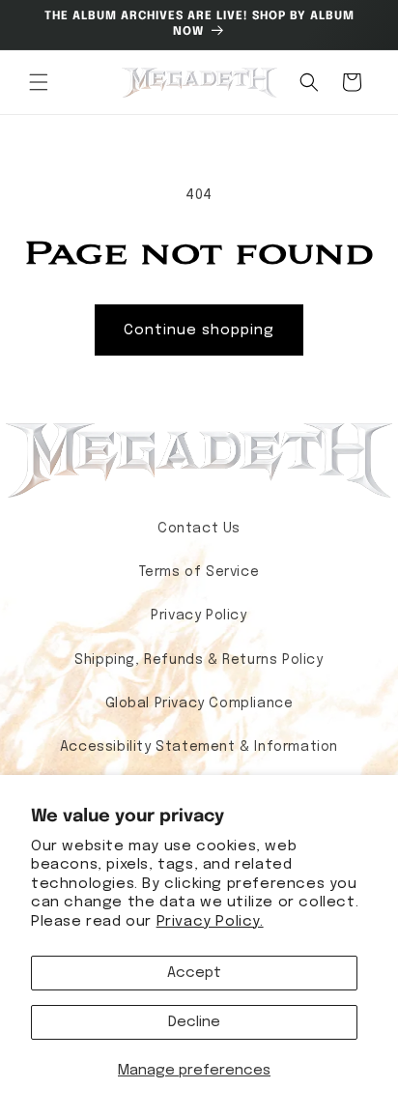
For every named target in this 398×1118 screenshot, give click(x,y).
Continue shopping (199, 330)
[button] (38, 82)
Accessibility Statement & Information (199, 747)
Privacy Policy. (210, 922)
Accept (194, 973)
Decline (194, 1022)
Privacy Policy (198, 615)
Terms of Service (199, 572)
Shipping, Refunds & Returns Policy (198, 660)
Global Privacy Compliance (199, 703)
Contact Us (199, 528)
